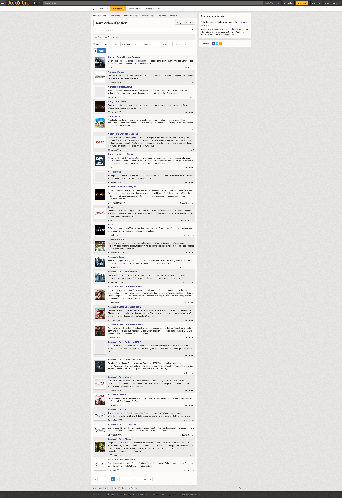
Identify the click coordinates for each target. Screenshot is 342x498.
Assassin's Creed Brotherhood (122, 271)
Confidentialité (141, 494)
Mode (146, 44)
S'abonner (302, 2)
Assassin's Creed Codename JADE (124, 359)
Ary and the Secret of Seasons (122, 154)
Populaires (162, 15)
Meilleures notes (148, 15)
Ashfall (111, 207)
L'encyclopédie (103, 488)
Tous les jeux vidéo (100, 15)
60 (145, 479)
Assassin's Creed (116, 256)
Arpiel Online (114, 116)
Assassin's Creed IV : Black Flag (123, 424)
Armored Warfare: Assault (120, 86)
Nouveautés (115, 15)
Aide (186, 494)
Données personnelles (157, 494)
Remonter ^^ (244, 488)
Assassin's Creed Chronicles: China (125, 286)
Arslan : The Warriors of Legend (123, 133)
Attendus (173, 15)
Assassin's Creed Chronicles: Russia (125, 324)
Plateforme (165, 44)
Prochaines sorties (131, 15)
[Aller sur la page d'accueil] (93, 488)
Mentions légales (123, 494)
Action (101, 50)
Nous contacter (195, 494)
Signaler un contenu (175, 494)
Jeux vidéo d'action (120, 488)
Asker (110, 224)
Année (107, 44)
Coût (116, 44)
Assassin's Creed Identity (120, 377)
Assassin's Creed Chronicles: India (124, 306)
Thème (187, 44)
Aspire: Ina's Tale (116, 239)
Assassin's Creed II (117, 394)
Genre (137, 44)
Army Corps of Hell (117, 101)
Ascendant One (115, 171)
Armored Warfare (116, 71)
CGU (133, 494)
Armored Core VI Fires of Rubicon (124, 57)
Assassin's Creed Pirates (119, 439)
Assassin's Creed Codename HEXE (124, 341)
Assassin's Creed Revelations (122, 459)
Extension (126, 44)
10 (140, 479)
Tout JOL (269, 2)
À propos (111, 494)
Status (177, 44)
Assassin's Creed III (117, 409)
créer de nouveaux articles (225, 29)
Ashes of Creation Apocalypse (122, 186)
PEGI (155, 44)
